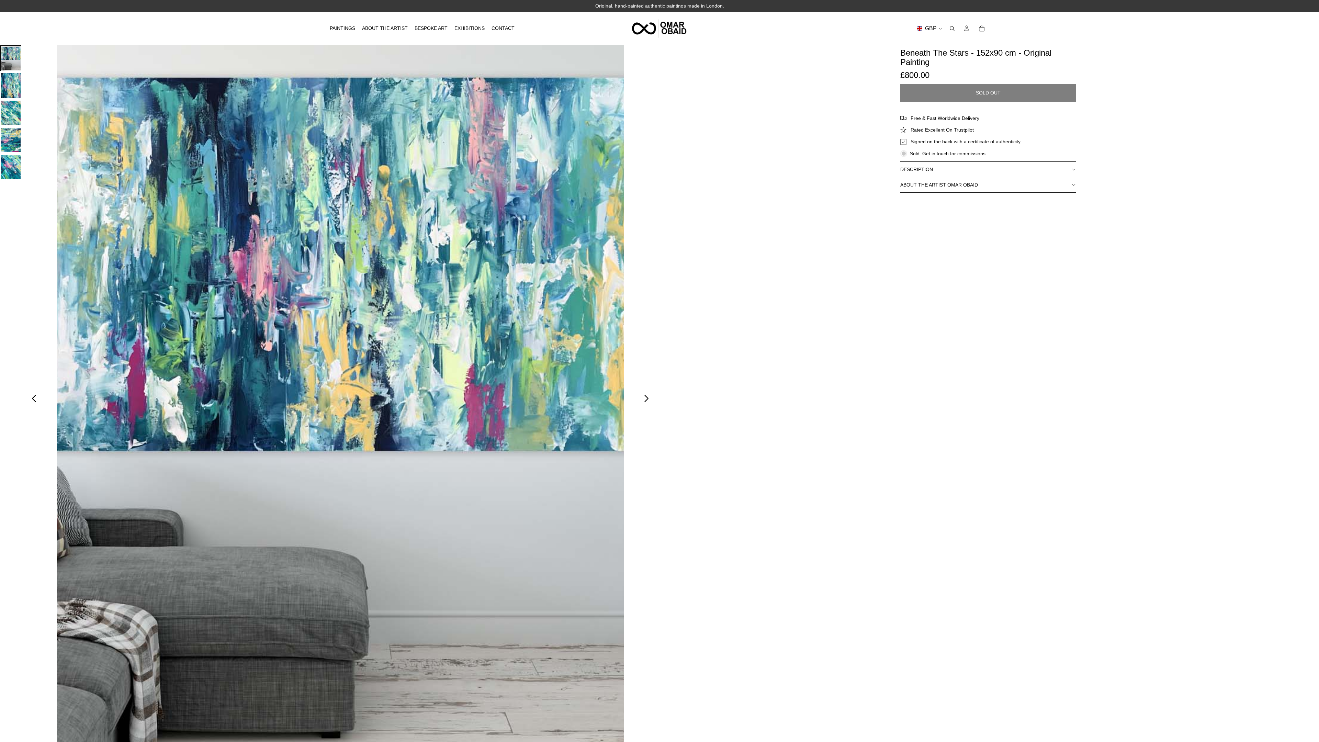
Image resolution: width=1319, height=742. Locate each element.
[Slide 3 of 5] (11, 113)
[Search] (952, 28)
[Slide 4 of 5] (11, 140)
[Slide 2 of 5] (11, 85)
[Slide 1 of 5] (11, 58)
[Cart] (981, 28)
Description (916, 169)
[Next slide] (648, 399)
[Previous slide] (32, 399)
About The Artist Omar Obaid (939, 185)
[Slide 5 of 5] (11, 167)
